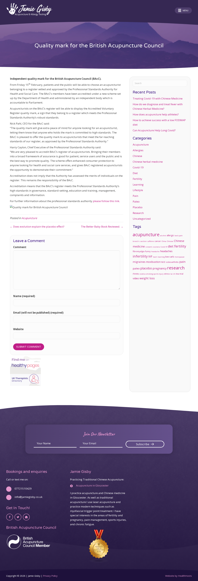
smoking (149, 274)
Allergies (138, 150)
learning (161, 257)
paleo (136, 268)
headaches (166, 251)
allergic (170, 235)
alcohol (163, 236)
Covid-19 (138, 167)
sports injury (158, 274)
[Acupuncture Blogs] (99, 546)
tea (177, 273)
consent (148, 247)
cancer (158, 241)
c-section (143, 241)
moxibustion (153, 262)
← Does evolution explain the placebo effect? (37, 226)
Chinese (137, 156)
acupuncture (146, 234)
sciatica (143, 274)
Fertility (137, 179)
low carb (169, 256)
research (176, 268)
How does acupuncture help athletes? (156, 114)
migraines (139, 262)
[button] (145, 444)
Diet (135, 173)
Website (18, 329)
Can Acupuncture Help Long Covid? (154, 130)
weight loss (147, 278)
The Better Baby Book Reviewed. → (102, 226)
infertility (140, 256)
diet (171, 246)
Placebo (137, 207)
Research (138, 213)
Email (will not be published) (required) (38, 312)
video (136, 278)
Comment (19, 247)
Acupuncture (29, 218)
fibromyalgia (138, 251)
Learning (138, 184)
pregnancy (160, 268)
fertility (180, 246)
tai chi (172, 274)
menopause (179, 257)
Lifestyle (138, 190)
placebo (146, 268)
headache (155, 251)
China (163, 241)
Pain (135, 196)
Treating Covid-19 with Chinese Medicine (158, 98)
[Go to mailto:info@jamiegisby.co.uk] (26, 517)
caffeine (150, 241)
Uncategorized (142, 218)
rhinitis (136, 273)
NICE (163, 262)
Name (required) (24, 296)
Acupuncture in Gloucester (92, 485)
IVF (150, 256)
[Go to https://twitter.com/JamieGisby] (18, 517)
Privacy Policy (50, 575)
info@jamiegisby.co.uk (28, 497)
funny (148, 251)
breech (136, 241)
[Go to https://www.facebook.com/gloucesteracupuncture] (9, 517)
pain (182, 262)
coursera (156, 247)
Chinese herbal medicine (148, 161)
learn (155, 257)
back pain (179, 236)
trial (181, 273)
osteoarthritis (172, 262)
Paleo (136, 201)
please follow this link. (106, 201)
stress (167, 273)
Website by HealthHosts (178, 575)
